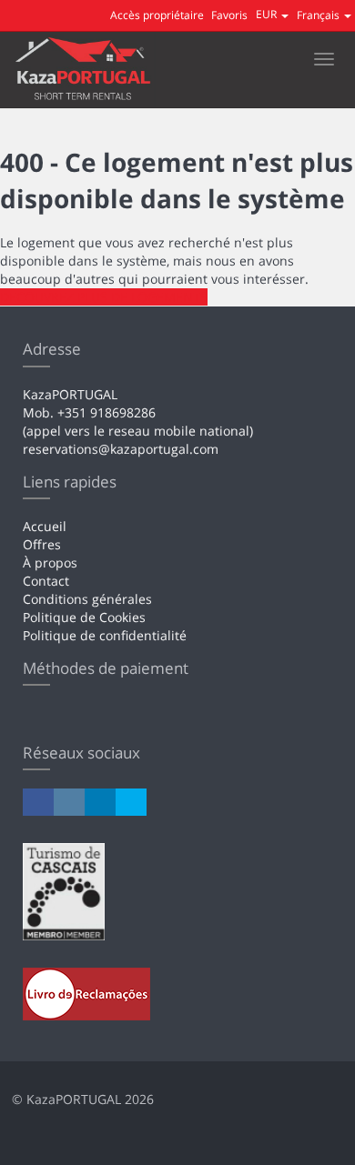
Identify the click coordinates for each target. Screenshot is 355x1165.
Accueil (44, 526)
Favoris (229, 15)
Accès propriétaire (157, 15)
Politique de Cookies (84, 617)
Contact (46, 580)
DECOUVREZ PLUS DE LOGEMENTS (104, 297)
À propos (50, 562)
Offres (42, 544)
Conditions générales (87, 599)
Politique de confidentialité (105, 635)
